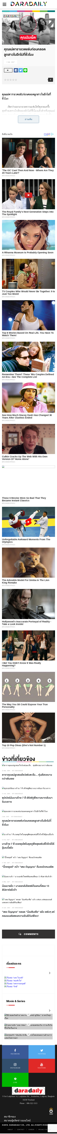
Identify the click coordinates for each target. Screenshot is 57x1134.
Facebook (15, 1054)
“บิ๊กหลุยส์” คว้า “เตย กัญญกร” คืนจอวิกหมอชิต (28, 867)
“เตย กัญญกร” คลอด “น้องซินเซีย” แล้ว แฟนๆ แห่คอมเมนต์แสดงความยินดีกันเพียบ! (28, 914)
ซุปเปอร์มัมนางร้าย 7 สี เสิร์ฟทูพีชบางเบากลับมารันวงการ (27, 800)
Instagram (15, 1068)
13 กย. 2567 (6, 839)
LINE (15, 1082)
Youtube (42, 1068)
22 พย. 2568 (6, 770)
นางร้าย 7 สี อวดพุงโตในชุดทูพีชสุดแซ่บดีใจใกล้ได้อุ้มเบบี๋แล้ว (28, 846)
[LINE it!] (25, 70)
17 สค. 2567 (6, 862)
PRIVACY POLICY (44, 1129)
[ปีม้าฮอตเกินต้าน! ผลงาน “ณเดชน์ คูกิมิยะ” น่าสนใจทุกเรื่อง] (28, 1014)
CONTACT (20, 1129)
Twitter (42, 1054)
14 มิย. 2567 (6, 882)
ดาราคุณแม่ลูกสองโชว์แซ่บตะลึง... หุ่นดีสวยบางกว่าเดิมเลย (27, 777)
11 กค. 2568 (6, 793)
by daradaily (17, 770)
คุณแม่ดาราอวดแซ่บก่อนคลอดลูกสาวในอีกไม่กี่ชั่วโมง (26, 823)
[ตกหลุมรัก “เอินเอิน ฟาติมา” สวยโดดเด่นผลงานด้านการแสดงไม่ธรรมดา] (28, 1034)
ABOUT (10, 1129)
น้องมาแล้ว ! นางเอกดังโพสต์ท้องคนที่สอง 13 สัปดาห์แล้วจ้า (25, 888)
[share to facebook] (16, 70)
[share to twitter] (21, 70)
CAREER (31, 1129)
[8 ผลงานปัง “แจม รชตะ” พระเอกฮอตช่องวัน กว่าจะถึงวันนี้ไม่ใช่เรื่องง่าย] (28, 1024)
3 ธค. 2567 (11, 62)
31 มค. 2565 (6, 907)
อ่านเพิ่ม (28, 119)
